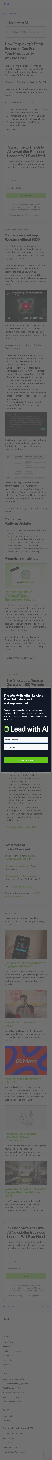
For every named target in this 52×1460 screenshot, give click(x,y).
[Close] (47, 691)
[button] (26, 729)
